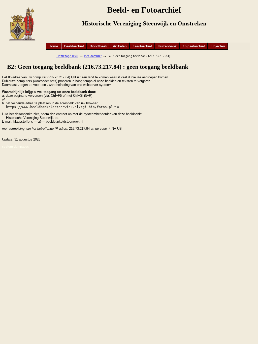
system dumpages (15, 146)
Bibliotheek (98, 46)
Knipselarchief (193, 46)
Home (53, 46)
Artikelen (120, 46)
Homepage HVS (67, 56)
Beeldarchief (74, 46)
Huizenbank (167, 46)
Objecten (218, 46)
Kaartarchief (142, 46)
